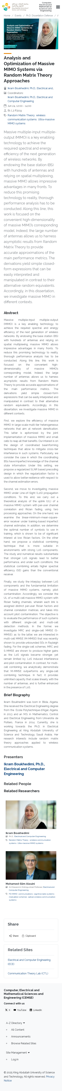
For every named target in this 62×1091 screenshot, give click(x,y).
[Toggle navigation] (57, 7)
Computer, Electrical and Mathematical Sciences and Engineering (45, 7)
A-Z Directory (14, 1023)
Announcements (21, 1036)
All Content (17, 1029)
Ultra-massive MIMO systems (30, 843)
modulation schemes (18, 897)
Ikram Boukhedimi (17, 833)
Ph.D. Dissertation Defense (39, 15)
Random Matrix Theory (21, 115)
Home (7, 15)
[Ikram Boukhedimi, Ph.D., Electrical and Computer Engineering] (31, 814)
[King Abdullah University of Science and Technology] (15, 7)
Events (18, 15)
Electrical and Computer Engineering (30, 836)
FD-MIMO (13, 894)
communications (25, 894)
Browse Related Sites (23, 1043)
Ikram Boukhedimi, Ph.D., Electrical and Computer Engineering (24, 769)
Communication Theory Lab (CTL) (28, 973)
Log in (14, 1059)
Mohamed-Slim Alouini (20, 883)
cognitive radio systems (44, 894)
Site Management (16, 1052)
